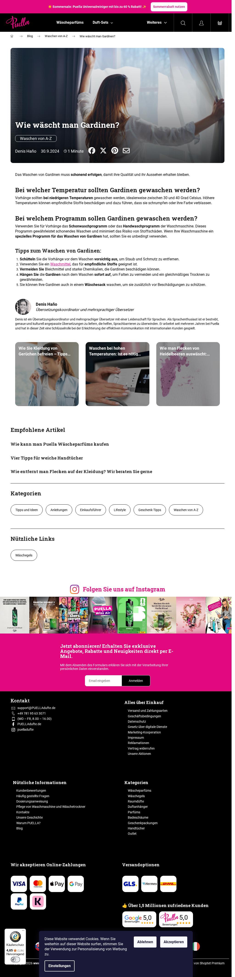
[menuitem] (70, 22)
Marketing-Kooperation (144, 732)
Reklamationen (138, 743)
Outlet (132, 833)
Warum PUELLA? (28, 823)
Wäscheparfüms (139, 790)
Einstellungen (59, 966)
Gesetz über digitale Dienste (147, 727)
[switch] (15, 959)
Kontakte (22, 812)
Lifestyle (120, 510)
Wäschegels (23, 555)
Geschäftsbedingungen (144, 716)
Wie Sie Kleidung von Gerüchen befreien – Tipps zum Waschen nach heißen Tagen (43, 351)
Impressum (136, 737)
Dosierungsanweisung (32, 801)
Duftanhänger (138, 806)
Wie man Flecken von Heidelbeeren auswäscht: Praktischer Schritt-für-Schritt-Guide (183, 351)
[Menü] (23, 931)
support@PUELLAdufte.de (36, 708)
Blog (19, 828)
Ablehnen (145, 942)
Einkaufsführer (90, 510)
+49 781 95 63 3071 (31, 713)
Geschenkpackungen (143, 823)
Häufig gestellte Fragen (32, 796)
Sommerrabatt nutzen (169, 7)
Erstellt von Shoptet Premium (203, 963)
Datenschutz (137, 721)
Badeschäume (138, 817)
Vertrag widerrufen (141, 748)
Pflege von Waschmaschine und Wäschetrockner (50, 806)
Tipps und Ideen (26, 510)
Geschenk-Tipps (149, 510)
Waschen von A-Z (36, 138)
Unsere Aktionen (139, 754)
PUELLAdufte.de (29, 724)
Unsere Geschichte (29, 817)
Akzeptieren (174, 942)
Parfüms (134, 812)
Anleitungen (58, 510)
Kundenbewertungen (31, 790)
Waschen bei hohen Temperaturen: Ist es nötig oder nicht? (113, 351)
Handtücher (136, 828)
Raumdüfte (136, 801)
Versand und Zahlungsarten (148, 710)
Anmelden (136, 681)
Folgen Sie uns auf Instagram (124, 589)
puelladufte (25, 729)
